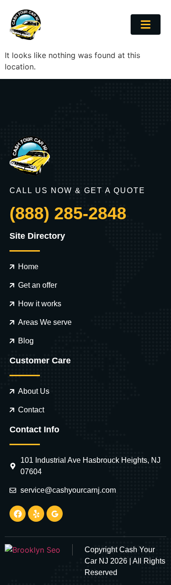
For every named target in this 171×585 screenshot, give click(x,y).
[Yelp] (36, 514)
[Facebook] (18, 514)
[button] (146, 24)
